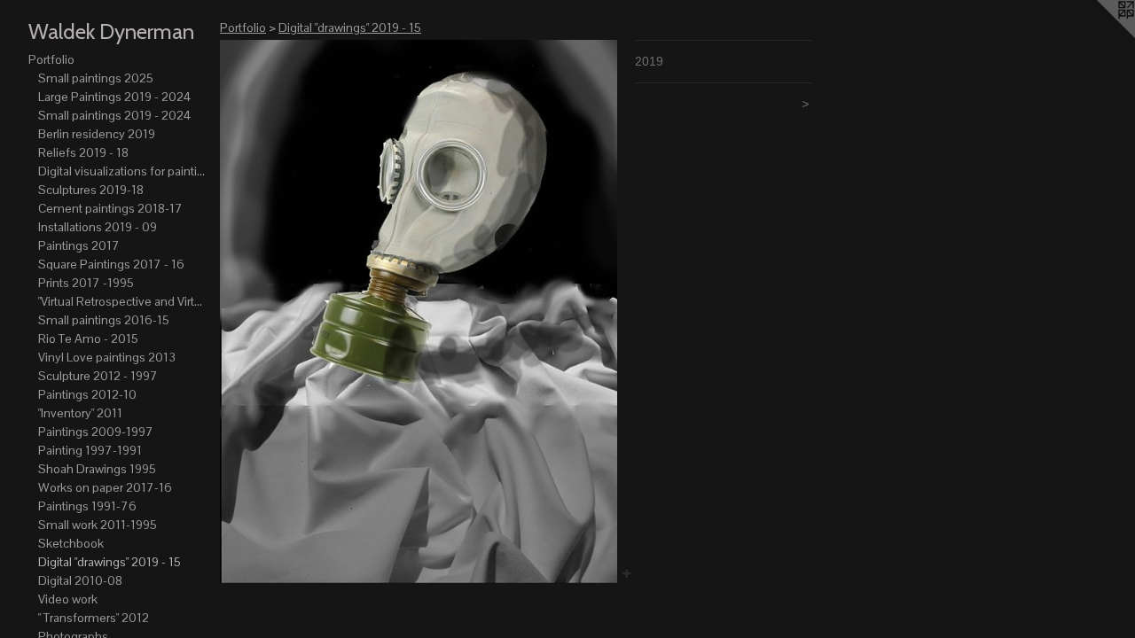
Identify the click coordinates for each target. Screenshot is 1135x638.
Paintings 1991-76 (87, 506)
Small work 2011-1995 (97, 525)
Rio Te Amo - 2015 (88, 338)
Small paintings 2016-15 (103, 320)
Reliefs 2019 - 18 (83, 152)
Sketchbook (71, 543)
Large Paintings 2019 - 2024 (114, 97)
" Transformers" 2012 (93, 618)
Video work (68, 599)
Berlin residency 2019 (96, 134)
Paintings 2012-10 (87, 394)
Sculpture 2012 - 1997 (98, 376)
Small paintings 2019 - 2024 (114, 115)
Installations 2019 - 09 (97, 227)
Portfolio (51, 59)
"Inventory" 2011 (80, 413)
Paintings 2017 (79, 245)
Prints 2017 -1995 (86, 283)
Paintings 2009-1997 (95, 432)
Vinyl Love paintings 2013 (107, 357)
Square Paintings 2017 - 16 (111, 264)
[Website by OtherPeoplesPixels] (1099, 35)
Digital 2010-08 (80, 580)
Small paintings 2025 (95, 78)
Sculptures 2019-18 (91, 190)
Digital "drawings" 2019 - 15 (109, 562)
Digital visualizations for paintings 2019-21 (122, 171)
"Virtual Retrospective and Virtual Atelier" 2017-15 (122, 301)
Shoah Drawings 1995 (97, 469)
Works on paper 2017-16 (105, 487)
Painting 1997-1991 (90, 450)
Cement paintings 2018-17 (110, 208)
